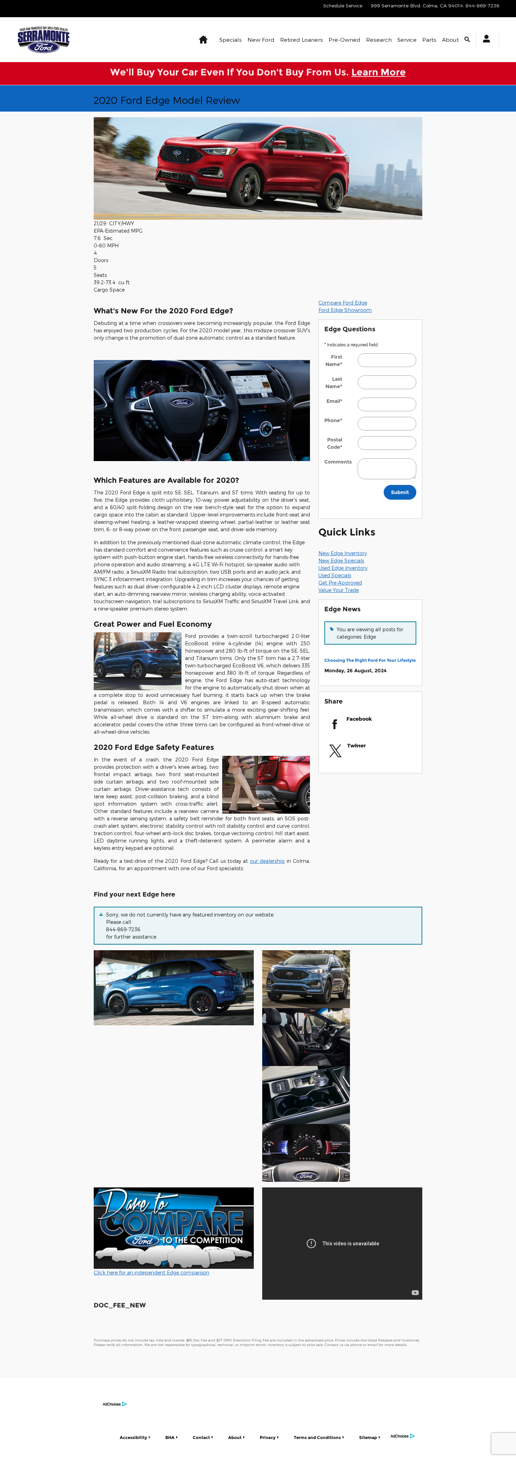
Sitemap (368, 1437)
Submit (400, 492)
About (450, 39)
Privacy (268, 1437)
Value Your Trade (338, 590)
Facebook (359, 719)
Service (407, 39)
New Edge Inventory (342, 553)
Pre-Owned (344, 39)
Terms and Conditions (317, 1437)
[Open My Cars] (484, 40)
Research (379, 39)
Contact (201, 1437)
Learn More (378, 72)
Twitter (356, 745)
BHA (169, 1437)
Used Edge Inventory (343, 568)
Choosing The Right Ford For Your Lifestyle (370, 660)
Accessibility (133, 1437)
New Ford (260, 39)
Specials (230, 39)
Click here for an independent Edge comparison (151, 1272)
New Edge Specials (341, 561)
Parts (429, 39)
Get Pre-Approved (340, 583)
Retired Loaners (301, 39)
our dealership (267, 861)
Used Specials (334, 575)
